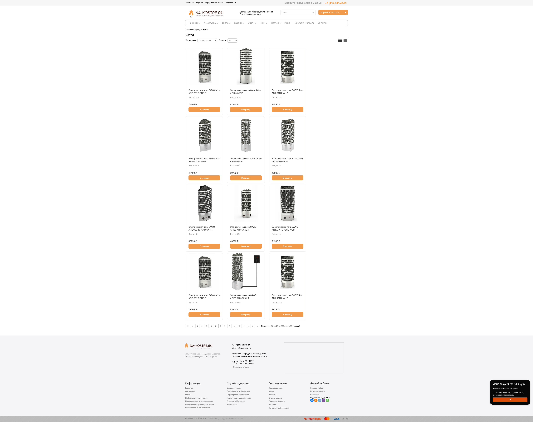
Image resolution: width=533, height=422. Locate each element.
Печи (262, 22)
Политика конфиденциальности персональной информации (199, 406)
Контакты (322, 22)
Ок (510, 399)
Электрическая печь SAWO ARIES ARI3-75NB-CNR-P (201, 228)
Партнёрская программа (238, 394)
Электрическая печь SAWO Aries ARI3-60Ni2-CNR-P (204, 91)
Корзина (199, 2)
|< (188, 326)
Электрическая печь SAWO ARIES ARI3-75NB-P (243, 228)
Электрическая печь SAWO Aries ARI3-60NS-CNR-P (204, 160)
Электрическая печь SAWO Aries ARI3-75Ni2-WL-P (287, 296)
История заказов (317, 391)
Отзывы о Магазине (236, 401)
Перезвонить (231, 2)
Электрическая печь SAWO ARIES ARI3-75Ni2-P (243, 296)
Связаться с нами (241, 367)
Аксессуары (210, 22)
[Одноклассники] (315, 400)
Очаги (251, 22)
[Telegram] (319, 400)
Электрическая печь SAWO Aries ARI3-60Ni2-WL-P (287, 91)
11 (245, 326)
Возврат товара (234, 388)
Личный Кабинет (317, 388)
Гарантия (189, 388)
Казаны (238, 22)
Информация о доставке (196, 397)
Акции (288, 22)
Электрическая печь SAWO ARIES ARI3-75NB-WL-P (285, 228)
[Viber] (323, 400)
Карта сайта (232, 404)
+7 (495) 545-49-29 (336, 3)
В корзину (204, 109)
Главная (190, 2)
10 (239, 326)
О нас (187, 394)
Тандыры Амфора (277, 401)
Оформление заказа (214, 2)
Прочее (275, 22)
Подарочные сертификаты (239, 397)
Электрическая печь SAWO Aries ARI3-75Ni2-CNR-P (204, 296)
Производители (275, 388)
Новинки (272, 404)
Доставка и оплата (304, 22)
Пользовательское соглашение (199, 401)
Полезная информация (279, 407)
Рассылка (314, 394)
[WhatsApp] (327, 400)
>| (257, 326)
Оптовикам (190, 391)
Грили (225, 22)
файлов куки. (510, 394)
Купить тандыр (275, 397)
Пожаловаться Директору (238, 391)
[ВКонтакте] (312, 400)
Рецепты (272, 394)
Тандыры (193, 22)
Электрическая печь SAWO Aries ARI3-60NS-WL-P (287, 160)
